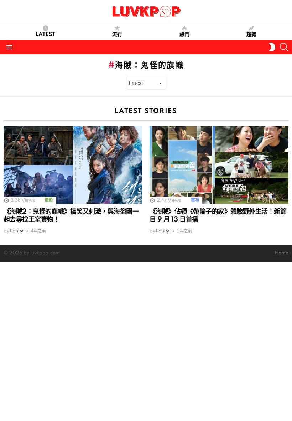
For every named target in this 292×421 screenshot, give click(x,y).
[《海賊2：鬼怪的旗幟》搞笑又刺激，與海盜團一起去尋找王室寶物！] (73, 165)
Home (281, 253)
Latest (45, 34)
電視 (195, 200)
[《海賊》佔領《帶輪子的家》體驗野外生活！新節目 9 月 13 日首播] (219, 165)
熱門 (184, 34)
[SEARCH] (284, 47)
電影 (49, 200)
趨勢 (251, 34)
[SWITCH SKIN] (272, 47)
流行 (117, 34)
